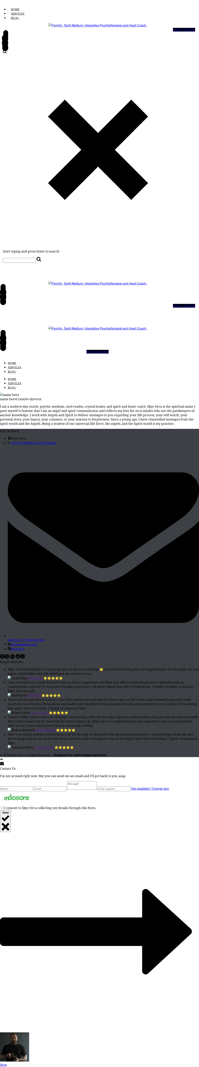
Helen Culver (40, 712)
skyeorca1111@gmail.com (26, 640)
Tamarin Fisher (44, 747)
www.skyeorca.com (23, 644)
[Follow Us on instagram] (7, 657)
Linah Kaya (35, 678)
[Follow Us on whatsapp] (22, 657)
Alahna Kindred (45, 730)
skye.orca (17, 649)
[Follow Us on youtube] (18, 657)
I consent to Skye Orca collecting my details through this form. (50, 808)
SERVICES (17, 13)
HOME (15, 9)
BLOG (15, 17)
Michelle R (34, 695)
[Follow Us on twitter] (12, 657)
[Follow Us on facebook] (2, 657)
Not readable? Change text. (150, 788)
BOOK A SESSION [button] (184, 30)
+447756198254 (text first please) (33, 443)
